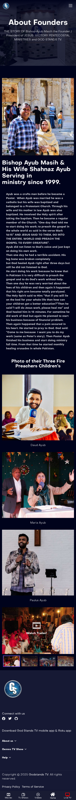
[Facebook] (3, 718)
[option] (38, 630)
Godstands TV (38, 774)
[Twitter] (10, 718)
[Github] (16, 718)
